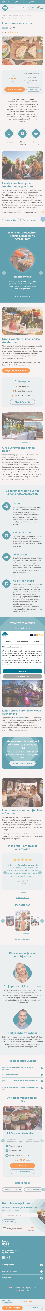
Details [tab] (37, 642)
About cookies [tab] (22, 642)
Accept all (23, 671)
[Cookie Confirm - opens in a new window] (36, 635)
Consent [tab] (8, 642)
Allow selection (22, 676)
